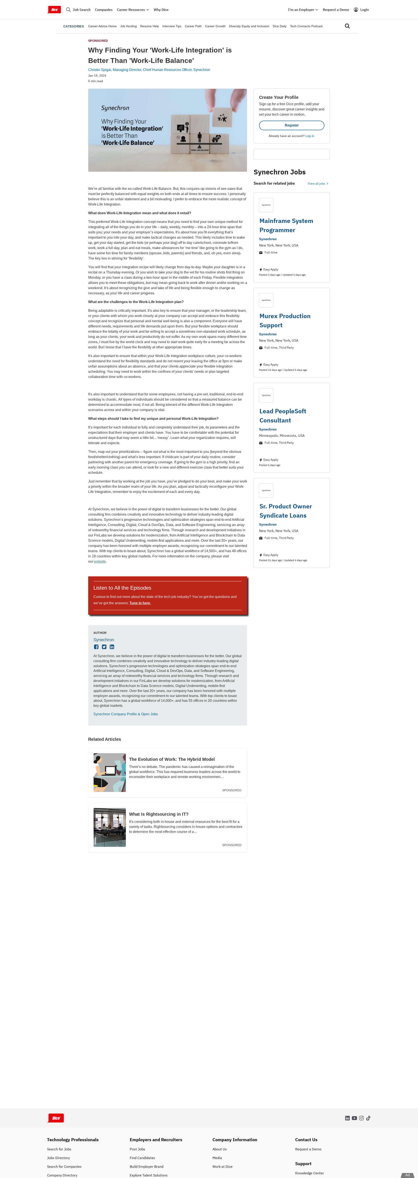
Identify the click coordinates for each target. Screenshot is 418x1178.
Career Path (193, 26)
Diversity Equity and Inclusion (249, 26)
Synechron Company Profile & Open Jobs (125, 714)
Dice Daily (280, 26)
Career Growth (215, 26)
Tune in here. (140, 603)
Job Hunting (128, 26)
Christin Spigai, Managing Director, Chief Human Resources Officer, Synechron (149, 70)
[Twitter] (104, 647)
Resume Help (149, 26)
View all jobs (317, 184)
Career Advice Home (102, 26)
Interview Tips (171, 26)
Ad (407, 1175)
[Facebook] (96, 647)
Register (292, 125)
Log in (309, 136)
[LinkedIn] (112, 647)
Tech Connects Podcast (306, 26)
